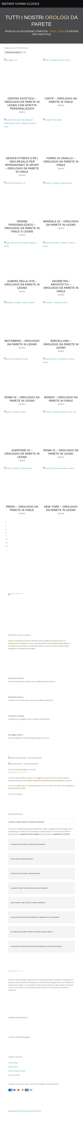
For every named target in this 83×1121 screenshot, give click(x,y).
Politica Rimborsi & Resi (16, 1071)
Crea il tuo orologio (15, 794)
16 (6, 546)
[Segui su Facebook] (10, 996)
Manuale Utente (14, 1075)
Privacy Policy (13, 1063)
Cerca (71, 574)
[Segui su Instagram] (14, 996)
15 (6, 543)
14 (6, 539)
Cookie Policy (13, 1067)
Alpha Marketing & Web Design (29, 1111)
